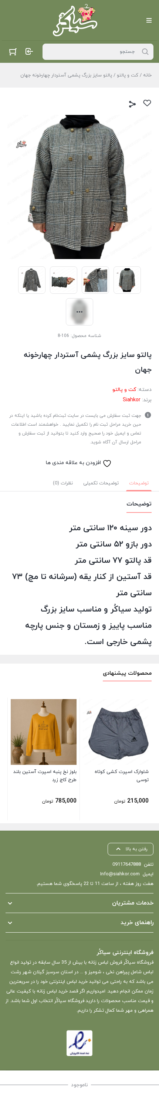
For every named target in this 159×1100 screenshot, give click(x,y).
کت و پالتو (127, 75)
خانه (147, 75)
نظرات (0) (63, 483)
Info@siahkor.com (120, 874)
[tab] (139, 483)
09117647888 (126, 864)
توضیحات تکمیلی (101, 483)
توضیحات (139, 483)
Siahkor (132, 399)
